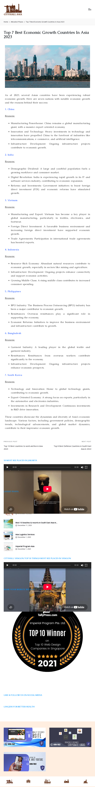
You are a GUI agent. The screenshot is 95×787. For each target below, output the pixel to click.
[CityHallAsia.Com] (9, 781)
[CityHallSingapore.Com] (28, 781)
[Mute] (82, 467)
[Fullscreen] (86, 467)
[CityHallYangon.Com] (66, 781)
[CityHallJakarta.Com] (85, 781)
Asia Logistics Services (25, 534)
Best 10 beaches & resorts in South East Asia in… (36, 522)
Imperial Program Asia (24, 546)
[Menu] (89, 9)
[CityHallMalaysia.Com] (47, 781)
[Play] (7, 467)
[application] (47, 467)
